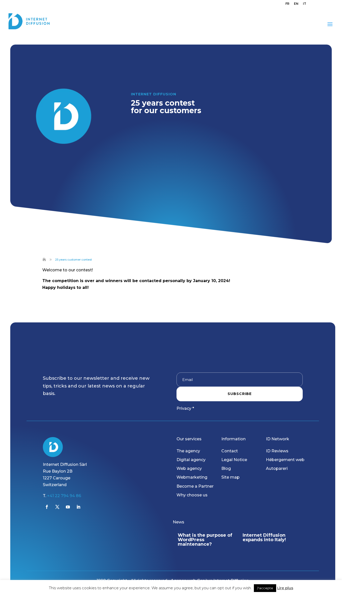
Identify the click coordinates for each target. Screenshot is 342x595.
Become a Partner (195, 486)
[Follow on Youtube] (68, 507)
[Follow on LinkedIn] (78, 507)
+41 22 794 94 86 (64, 495)
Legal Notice (234, 459)
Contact (229, 451)
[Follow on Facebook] (47, 507)
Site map (230, 477)
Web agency (189, 468)
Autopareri (277, 468)
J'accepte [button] (265, 588)
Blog (226, 468)
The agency (188, 451)
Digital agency (191, 459)
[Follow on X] (57, 507)
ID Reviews (277, 451)
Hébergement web (285, 459)
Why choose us (192, 495)
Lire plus (285, 587)
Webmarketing (192, 477)
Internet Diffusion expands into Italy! (264, 537)
